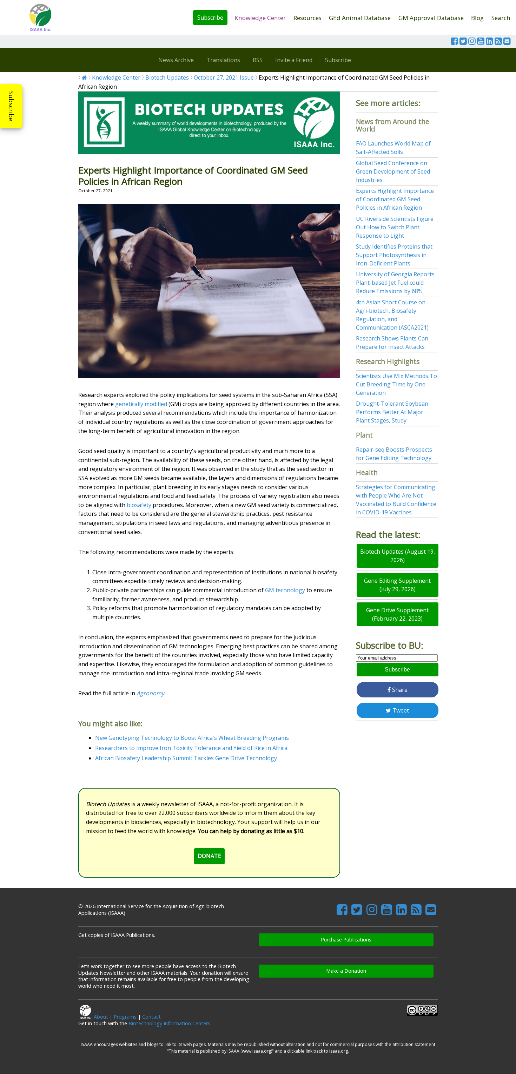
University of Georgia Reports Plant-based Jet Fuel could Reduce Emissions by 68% (395, 282)
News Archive (176, 60)
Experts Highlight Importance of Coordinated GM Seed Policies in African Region (395, 199)
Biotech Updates (167, 77)
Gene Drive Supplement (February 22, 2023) (397, 614)
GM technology (285, 590)
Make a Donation (346, 970)
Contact (151, 1016)
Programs (125, 1016)
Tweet (400, 710)
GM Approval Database (431, 18)
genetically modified (141, 404)
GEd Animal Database (360, 18)
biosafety (139, 505)
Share (399, 690)
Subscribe (210, 17)
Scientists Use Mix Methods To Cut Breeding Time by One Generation (396, 384)
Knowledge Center (260, 18)
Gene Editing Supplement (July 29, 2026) (397, 585)
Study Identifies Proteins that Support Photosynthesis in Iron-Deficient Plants (394, 255)
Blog (477, 18)
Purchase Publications (346, 939)
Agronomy (150, 693)
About (101, 1016)
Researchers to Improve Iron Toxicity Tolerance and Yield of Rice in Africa (191, 748)
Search (500, 18)
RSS (258, 60)
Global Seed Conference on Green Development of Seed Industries (393, 171)
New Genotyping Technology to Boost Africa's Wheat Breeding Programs (192, 738)
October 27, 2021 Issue (224, 77)
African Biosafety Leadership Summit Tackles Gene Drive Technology (186, 758)
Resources (307, 18)
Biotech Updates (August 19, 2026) (397, 556)
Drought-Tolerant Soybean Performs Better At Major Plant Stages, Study (392, 412)
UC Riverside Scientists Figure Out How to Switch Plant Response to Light (395, 227)
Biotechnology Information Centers (169, 1023)
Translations (223, 60)
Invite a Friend (293, 60)
